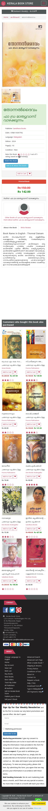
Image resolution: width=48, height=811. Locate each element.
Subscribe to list (10, 734)
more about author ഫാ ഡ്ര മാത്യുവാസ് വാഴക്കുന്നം (24, 220)
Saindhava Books (31, 525)
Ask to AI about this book (16, 166)
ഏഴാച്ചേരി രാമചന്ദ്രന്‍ (10, 574)
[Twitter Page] (12, 612)
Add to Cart (21, 174)
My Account (9, 665)
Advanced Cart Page (35, 660)
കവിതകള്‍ (14, 17)
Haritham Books (31, 577)
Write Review (26, 228)
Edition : (10, 141)
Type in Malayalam (34, 689)
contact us (7, 761)
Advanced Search (33, 657)
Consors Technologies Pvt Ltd (13, 798)
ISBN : (14, 133)
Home (5, 17)
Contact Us (31, 677)
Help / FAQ (31, 683)
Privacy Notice (32, 669)
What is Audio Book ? (35, 663)
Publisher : (15, 129)
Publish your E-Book (12, 697)
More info (37, 808)
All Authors (9, 688)
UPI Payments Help (34, 692)
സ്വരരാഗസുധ (8, 414)
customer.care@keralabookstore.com (19, 640)
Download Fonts (33, 686)
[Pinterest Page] (19, 612)
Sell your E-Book (11, 699)
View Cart (8, 668)
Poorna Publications (32, 368)
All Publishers (10, 686)
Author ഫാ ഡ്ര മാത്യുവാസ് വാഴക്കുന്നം (21, 199)
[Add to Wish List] (30, 174)
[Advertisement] (24, 291)
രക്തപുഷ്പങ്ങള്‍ (33, 466)
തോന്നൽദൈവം (20, 110)
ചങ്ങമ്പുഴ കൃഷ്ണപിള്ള (11, 365)
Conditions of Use (34, 672)
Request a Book (33, 680)
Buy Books (9, 674)
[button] (24, 12)
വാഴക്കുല (6, 518)
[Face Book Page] (6, 612)
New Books (9, 677)
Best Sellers (9, 680)
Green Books (6, 368)
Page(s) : (9, 146)
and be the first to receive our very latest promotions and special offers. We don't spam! (23, 710)
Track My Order (10, 683)
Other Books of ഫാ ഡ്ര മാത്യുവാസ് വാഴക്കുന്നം (24, 218)
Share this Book (11, 161)
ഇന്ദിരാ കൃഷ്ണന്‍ (33, 522)
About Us (30, 675)
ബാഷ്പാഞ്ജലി (32, 414)
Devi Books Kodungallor (34, 473)
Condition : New (11, 150)
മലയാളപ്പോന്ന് (8, 570)
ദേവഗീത (6, 466)
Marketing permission (13, 729)
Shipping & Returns (34, 666)
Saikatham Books (7, 577)
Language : (13, 137)
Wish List (8, 671)
